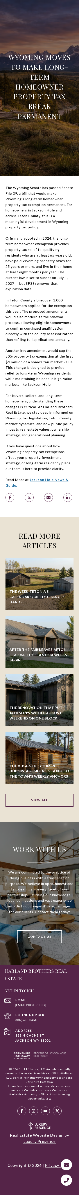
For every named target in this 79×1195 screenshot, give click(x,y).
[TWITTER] (57, 1111)
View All (39, 800)
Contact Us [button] (39, 936)
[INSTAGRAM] (33, 1111)
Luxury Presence (39, 1141)
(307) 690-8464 (25, 1020)
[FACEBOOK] (21, 1111)
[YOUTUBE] (45, 1111)
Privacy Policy (58, 1165)
